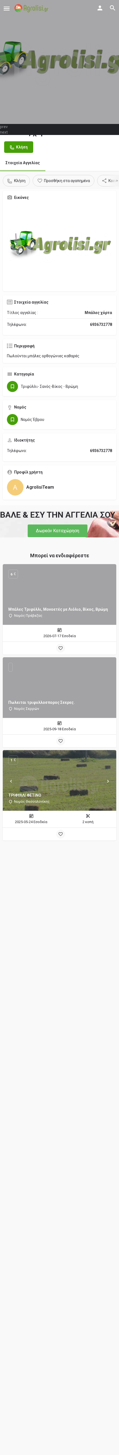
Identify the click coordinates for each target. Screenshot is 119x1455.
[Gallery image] (59, 245)
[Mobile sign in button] (100, 8)
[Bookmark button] (60, 648)
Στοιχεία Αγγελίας (23, 163)
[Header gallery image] (59, 62)
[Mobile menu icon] (7, 8)
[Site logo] (32, 8)
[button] (57, 530)
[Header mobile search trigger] (112, 8)
